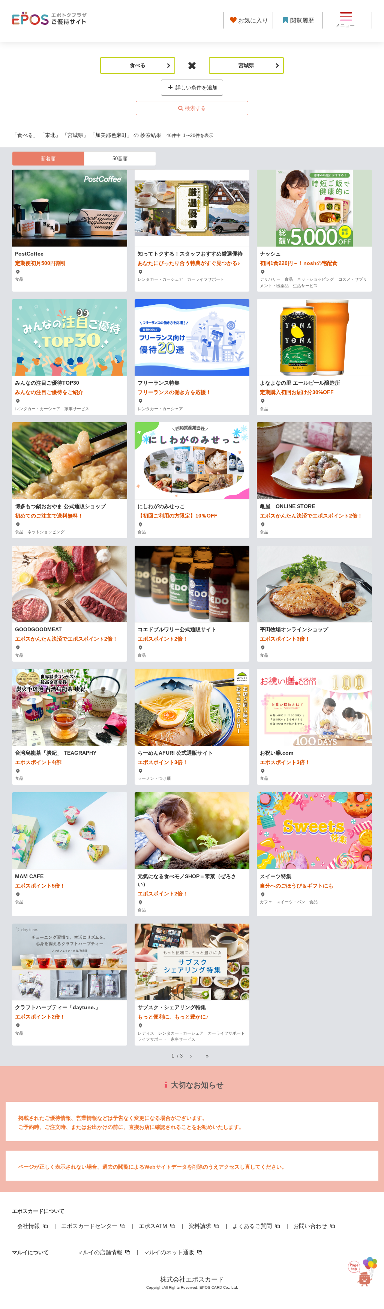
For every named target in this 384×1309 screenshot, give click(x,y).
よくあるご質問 (252, 1226)
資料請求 (201, 1226)
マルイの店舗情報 (100, 1252)
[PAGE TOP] (364, 1274)
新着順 (48, 158)
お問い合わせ (310, 1226)
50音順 (120, 158)
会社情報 (29, 1226)
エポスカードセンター (90, 1226)
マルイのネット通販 (170, 1252)
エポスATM (154, 1226)
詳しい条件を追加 (196, 87)
